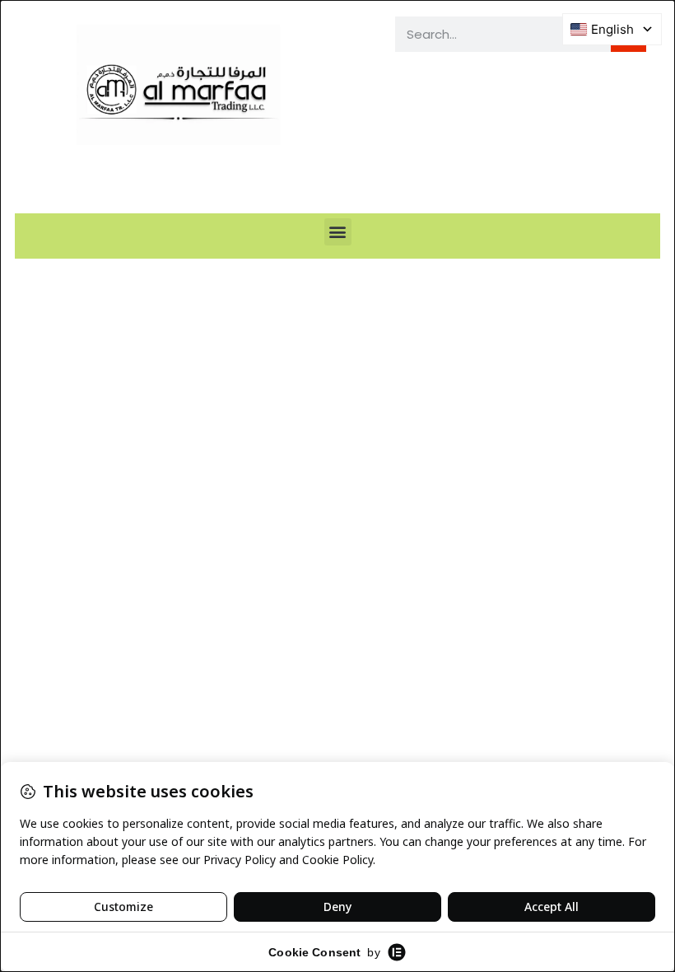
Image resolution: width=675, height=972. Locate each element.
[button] (337, 231)
